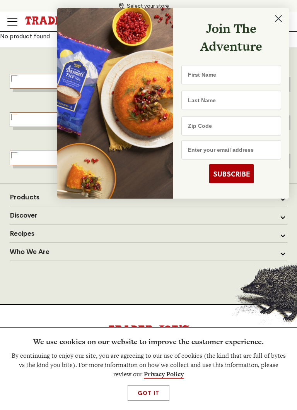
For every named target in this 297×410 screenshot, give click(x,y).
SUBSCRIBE (231, 174)
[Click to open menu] (12, 21)
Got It (148, 392)
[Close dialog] (278, 18)
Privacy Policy (164, 374)
